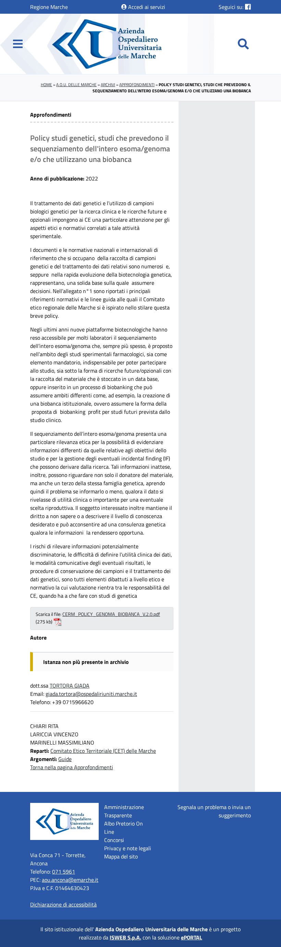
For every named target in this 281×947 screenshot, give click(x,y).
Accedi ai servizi (146, 7)
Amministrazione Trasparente (124, 811)
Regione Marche (49, 7)
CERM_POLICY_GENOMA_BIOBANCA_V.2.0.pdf (111, 614)
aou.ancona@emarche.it (70, 880)
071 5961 (63, 871)
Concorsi (114, 840)
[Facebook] (248, 6)
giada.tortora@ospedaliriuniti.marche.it (91, 694)
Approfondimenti (137, 84)
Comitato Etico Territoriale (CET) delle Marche (103, 751)
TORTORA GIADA (69, 685)
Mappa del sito (121, 856)
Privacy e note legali (127, 848)
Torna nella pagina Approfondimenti (71, 767)
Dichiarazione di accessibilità (63, 904)
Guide (65, 759)
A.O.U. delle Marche (76, 84)
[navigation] (18, 43)
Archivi (108, 84)
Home (46, 84)
